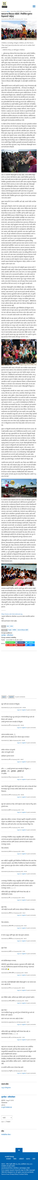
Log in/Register (6, 1087)
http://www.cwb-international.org (11, 614)
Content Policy (23, 1174)
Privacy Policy (14, 1174)
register (11, 697)
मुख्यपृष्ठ (8, 11)
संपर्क (28, 1168)
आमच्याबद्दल (23, 1168)
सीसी (34, 1159)
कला (8, 626)
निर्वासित (14, 630)
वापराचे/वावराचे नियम (6, 1168)
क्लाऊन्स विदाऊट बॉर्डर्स (23, 630)
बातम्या (28, 1159)
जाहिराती (21, 1159)
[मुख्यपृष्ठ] (4, 4)
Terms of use (5, 1174)
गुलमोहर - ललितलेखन (7, 635)
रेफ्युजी (9, 630)
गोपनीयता (16, 1168)
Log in (4, 697)
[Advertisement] (19, 671)
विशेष (14, 1159)
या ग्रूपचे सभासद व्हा (6, 1107)
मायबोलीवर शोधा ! (6, 1134)
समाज (11, 626)
